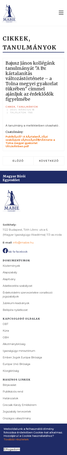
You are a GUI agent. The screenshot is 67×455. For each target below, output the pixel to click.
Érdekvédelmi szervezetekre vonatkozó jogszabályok (28, 294)
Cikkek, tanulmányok (22, 106)
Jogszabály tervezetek (17, 411)
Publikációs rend (13, 391)
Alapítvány (9, 279)
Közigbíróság (11, 370)
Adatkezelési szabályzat (17, 285)
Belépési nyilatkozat (15, 310)
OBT (5, 324)
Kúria (6, 330)
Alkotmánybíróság (14, 344)
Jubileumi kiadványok (16, 303)
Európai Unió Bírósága (16, 364)
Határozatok (10, 398)
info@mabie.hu (23, 242)
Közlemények (11, 265)
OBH (6, 337)
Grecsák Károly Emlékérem (20, 405)
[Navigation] (61, 13)
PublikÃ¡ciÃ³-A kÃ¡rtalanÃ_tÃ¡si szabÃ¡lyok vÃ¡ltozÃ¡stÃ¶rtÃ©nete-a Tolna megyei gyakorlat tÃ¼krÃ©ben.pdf (30, 141)
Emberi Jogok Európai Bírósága (22, 357)
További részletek (16, 439)
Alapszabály (10, 272)
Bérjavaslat (9, 385)
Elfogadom (12, 449)
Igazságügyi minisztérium (19, 350)
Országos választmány (17, 418)
